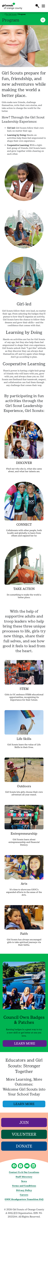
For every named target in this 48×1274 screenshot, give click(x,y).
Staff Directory (24, 1177)
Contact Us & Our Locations (24, 1172)
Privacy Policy (24, 1190)
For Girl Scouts (11, 14)
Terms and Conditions (24, 1186)
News (24, 1181)
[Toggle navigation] (43, 6)
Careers (24, 1195)
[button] (37, 6)
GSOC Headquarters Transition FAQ (24, 1199)
